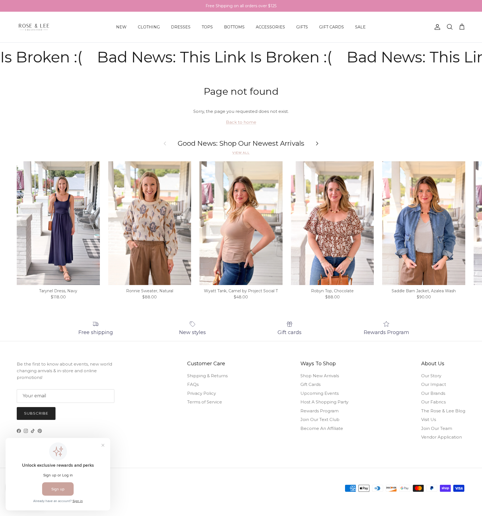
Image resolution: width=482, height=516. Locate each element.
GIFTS (302, 27)
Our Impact (433, 384)
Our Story (431, 375)
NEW (121, 27)
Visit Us (428, 419)
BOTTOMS (234, 27)
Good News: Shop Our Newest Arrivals (241, 143)
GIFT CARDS (331, 27)
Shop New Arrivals (319, 375)
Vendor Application (441, 437)
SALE (360, 27)
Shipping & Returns (207, 375)
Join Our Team (436, 428)
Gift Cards (310, 384)
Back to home (241, 122)
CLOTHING (149, 27)
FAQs (193, 384)
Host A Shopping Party (324, 402)
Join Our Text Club (319, 419)
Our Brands (433, 393)
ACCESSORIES (270, 27)
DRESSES (181, 27)
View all (241, 153)
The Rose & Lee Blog (443, 410)
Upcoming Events (319, 393)
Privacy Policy (201, 393)
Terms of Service (204, 402)
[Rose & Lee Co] (34, 27)
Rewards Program (319, 410)
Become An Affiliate (321, 428)
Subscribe (36, 413)
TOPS (207, 27)
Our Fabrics (433, 402)
